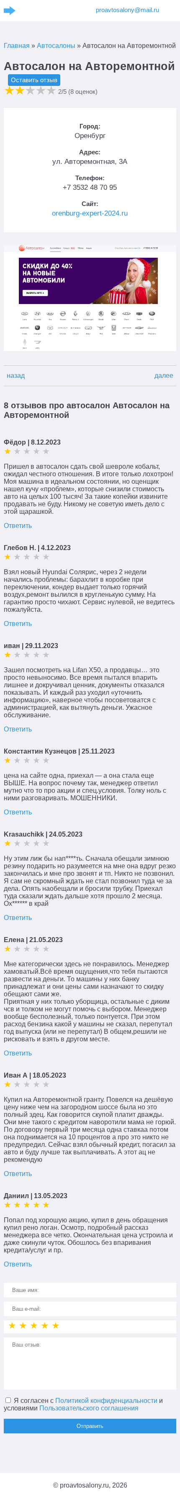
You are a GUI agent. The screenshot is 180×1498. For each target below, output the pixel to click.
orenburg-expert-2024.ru (90, 213)
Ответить (18, 525)
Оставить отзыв (34, 79)
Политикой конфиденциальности (106, 1400)
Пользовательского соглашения (89, 1408)
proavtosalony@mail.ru (127, 9)
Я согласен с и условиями (83, 1404)
